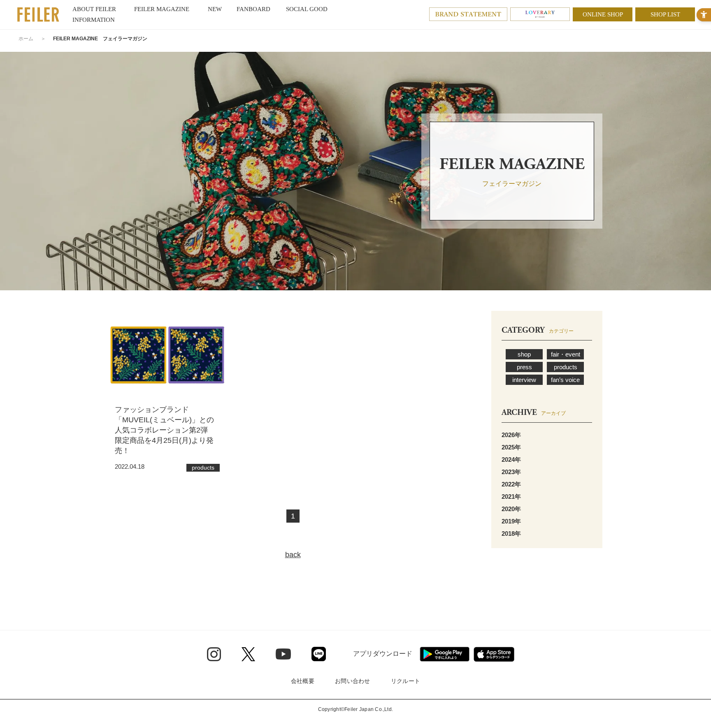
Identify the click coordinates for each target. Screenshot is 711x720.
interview (524, 379)
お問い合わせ (352, 681)
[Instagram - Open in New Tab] (214, 654)
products (565, 366)
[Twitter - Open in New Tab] (248, 654)
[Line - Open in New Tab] (318, 654)
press (524, 366)
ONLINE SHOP (603, 14)
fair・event (565, 354)
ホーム (26, 39)
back (293, 555)
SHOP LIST (665, 14)
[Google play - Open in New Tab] (444, 654)
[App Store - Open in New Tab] (494, 654)
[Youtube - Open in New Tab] (283, 654)
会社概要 (302, 681)
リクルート (405, 681)
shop (524, 354)
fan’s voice (565, 379)
